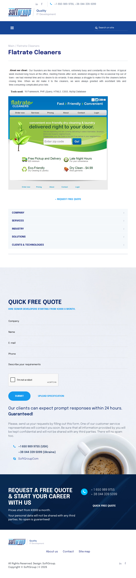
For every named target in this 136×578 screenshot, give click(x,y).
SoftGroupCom (28, 458)
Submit (19, 396)
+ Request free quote (68, 199)
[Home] (68, 12)
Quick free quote (104, 506)
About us (52, 551)
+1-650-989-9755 (64, 4)
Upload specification (51, 396)
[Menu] (12, 28)
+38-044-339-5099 (85, 4)
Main (11, 46)
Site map (84, 551)
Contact (68, 551)
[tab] (68, 213)
